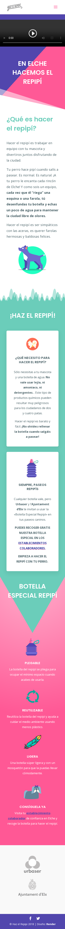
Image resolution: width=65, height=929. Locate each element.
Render (51, 924)
